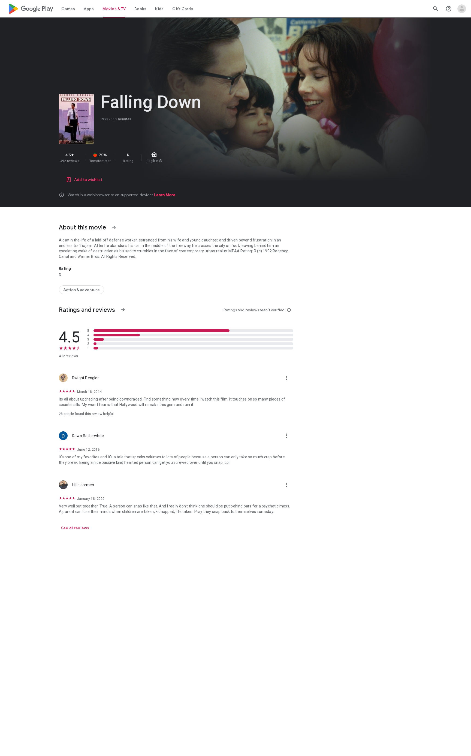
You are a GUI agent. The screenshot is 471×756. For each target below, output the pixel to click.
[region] (156, 158)
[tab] (68, 8)
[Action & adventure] (81, 290)
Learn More (165, 194)
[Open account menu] (461, 8)
